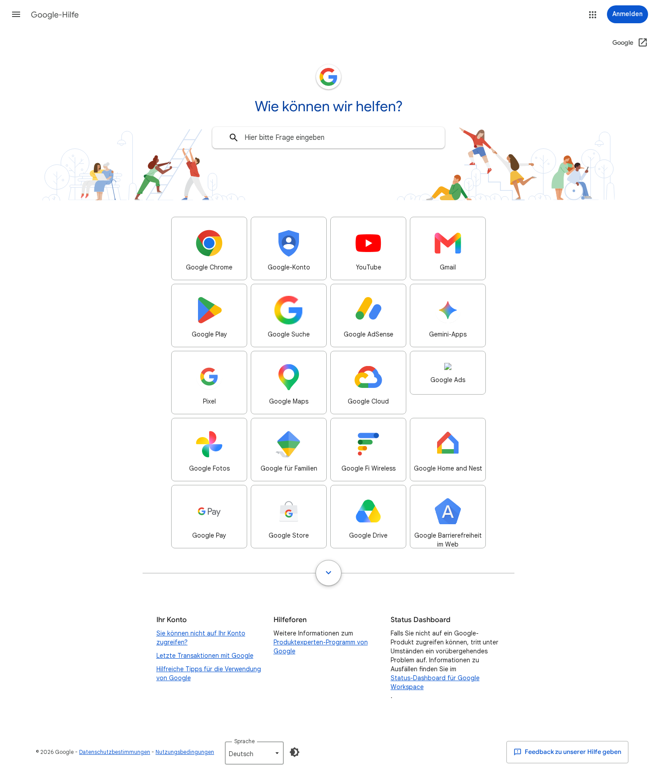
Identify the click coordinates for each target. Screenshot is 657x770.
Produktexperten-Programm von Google (321, 646)
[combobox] (328, 137)
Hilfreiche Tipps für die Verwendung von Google (208, 673)
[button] (16, 14)
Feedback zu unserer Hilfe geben (572, 752)
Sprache (244, 741)
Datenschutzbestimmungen (114, 752)
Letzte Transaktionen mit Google (204, 656)
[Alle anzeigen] (328, 573)
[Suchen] (233, 137)
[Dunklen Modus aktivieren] (294, 752)
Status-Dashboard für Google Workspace (435, 682)
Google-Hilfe (55, 15)
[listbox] (254, 753)
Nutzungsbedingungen (185, 752)
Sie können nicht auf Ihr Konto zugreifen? (200, 637)
